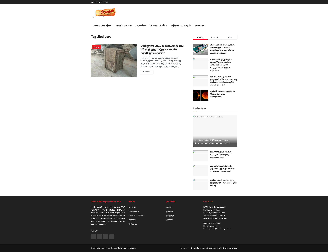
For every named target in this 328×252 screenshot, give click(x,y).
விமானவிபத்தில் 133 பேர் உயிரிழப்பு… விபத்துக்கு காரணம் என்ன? (220, 154)
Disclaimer (132, 219)
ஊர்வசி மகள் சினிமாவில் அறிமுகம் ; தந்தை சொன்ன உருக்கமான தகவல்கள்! (222, 168)
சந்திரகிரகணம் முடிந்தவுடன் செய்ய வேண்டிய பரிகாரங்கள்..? (222, 94)
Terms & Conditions (136, 215)
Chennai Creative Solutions (126, 248)
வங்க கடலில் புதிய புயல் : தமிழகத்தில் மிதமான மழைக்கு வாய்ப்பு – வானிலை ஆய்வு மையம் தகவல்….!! (223, 80)
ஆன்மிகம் (141, 25)
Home (97, 25)
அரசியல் (169, 219)
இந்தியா (97, 47)
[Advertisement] (190, 13)
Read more (147, 72)
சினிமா (163, 25)
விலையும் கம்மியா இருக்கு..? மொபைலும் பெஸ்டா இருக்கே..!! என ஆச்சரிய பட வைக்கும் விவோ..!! (223, 49)
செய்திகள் (107, 25)
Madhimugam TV (102, 248)
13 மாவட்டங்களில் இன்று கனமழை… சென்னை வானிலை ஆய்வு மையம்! (212, 141)
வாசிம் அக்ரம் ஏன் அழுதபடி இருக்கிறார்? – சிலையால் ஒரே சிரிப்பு (223, 183)
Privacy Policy (134, 211)
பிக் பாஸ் (153, 25)
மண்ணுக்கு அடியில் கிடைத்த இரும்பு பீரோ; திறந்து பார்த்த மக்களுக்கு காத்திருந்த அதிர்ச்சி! (162, 49)
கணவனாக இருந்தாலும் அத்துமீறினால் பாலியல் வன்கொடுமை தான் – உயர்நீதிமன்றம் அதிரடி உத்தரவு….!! (221, 65)
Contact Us (133, 224)
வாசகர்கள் (200, 25)
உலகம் (168, 207)
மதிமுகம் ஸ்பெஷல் (181, 25)
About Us (132, 207)
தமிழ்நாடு (170, 215)
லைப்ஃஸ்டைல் (124, 25)
